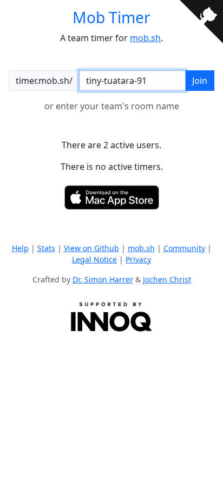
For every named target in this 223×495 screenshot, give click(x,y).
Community (184, 248)
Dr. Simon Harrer (103, 279)
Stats (46, 248)
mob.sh (145, 38)
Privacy (138, 259)
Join (199, 81)
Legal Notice (94, 259)
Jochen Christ (167, 279)
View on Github (91, 248)
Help (20, 248)
